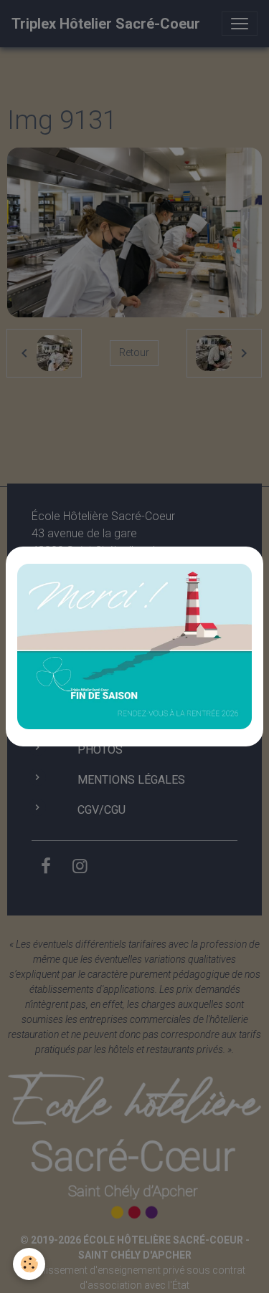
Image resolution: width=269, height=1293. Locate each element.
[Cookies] (29, 1264)
